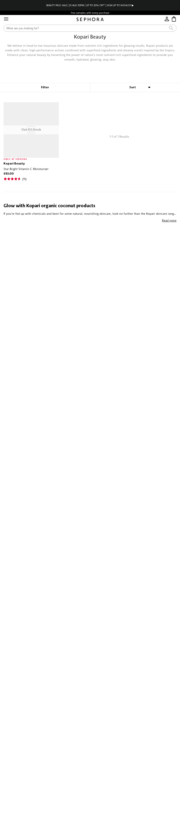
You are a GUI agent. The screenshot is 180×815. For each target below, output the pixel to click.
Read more (169, 220)
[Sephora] (90, 19)
